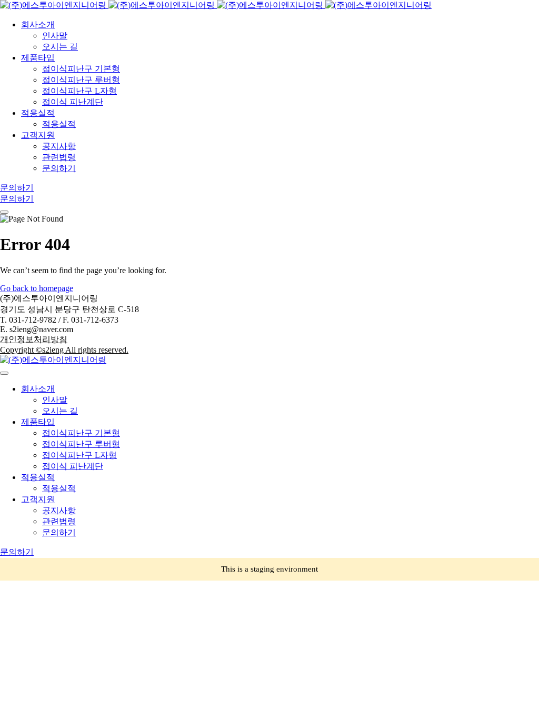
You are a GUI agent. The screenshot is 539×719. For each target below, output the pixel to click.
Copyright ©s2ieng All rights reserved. (64, 349)
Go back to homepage (36, 288)
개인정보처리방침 (33, 339)
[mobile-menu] (4, 212)
